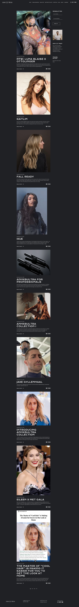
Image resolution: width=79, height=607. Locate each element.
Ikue (20, 239)
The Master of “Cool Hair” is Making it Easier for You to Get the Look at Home (33, 571)
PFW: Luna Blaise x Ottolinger (31, 60)
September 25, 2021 (20, 321)
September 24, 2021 (20, 379)
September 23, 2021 (20, 427)
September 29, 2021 (20, 116)
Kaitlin (22, 119)
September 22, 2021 (20, 497)
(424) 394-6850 (25, 601)
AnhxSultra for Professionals (30, 280)
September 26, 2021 (20, 277)
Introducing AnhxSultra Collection (26, 432)
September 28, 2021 (20, 174)
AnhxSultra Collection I (26, 325)
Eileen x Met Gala (30, 499)
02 (32, 588)
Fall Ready (25, 176)
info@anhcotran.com (26, 600)
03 (34, 588)
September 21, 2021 (20, 563)
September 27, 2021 (20, 236)
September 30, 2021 (20, 56)
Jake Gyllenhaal (30, 382)
